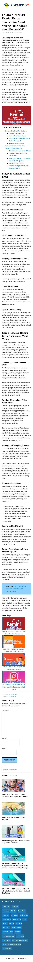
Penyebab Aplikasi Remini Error (16, 131)
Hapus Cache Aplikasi (16, 161)
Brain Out (6, 915)
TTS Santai (6, 940)
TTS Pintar (20, 936)
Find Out (19, 923)
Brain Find (21, 911)
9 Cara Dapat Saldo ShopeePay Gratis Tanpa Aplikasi (14, 668)
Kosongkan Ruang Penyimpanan (20, 158)
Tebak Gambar (16, 928)
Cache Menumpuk (15, 141)
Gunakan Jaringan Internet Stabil (20, 151)
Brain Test (14, 915)
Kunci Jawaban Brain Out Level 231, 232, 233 (15, 818)
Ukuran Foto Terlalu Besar (17, 136)
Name (4, 738)
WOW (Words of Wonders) (12, 944)
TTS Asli (18, 932)
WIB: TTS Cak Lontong (20, 940)
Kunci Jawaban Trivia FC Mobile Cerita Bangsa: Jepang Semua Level (15, 795)
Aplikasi (14, 694)
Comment (5, 710)
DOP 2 (5, 923)
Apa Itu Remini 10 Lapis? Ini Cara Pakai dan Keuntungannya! (16, 588)
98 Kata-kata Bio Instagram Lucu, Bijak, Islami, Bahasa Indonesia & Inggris (13, 687)
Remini (13, 696)
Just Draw (6, 928)
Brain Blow (6, 907)
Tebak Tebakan (8, 932)
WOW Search (7, 948)
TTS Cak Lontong (8, 936)
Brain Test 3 (7, 919)
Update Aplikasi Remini (16, 163)
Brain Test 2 (24, 915)
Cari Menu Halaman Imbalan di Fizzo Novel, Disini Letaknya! (13, 650)
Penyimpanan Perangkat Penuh (19, 138)
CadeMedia (16, 5)
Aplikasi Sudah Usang (16, 143)
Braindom (15, 907)
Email (4, 748)
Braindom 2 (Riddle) (9, 911)
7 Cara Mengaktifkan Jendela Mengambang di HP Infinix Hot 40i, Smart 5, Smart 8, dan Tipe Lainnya (15, 865)
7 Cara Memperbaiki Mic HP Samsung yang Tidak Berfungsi (16, 841)
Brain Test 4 (17, 919)
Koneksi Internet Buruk (16, 133)
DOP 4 (11, 923)
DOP (24, 919)
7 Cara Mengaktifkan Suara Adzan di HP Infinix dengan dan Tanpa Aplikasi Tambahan (16, 891)
